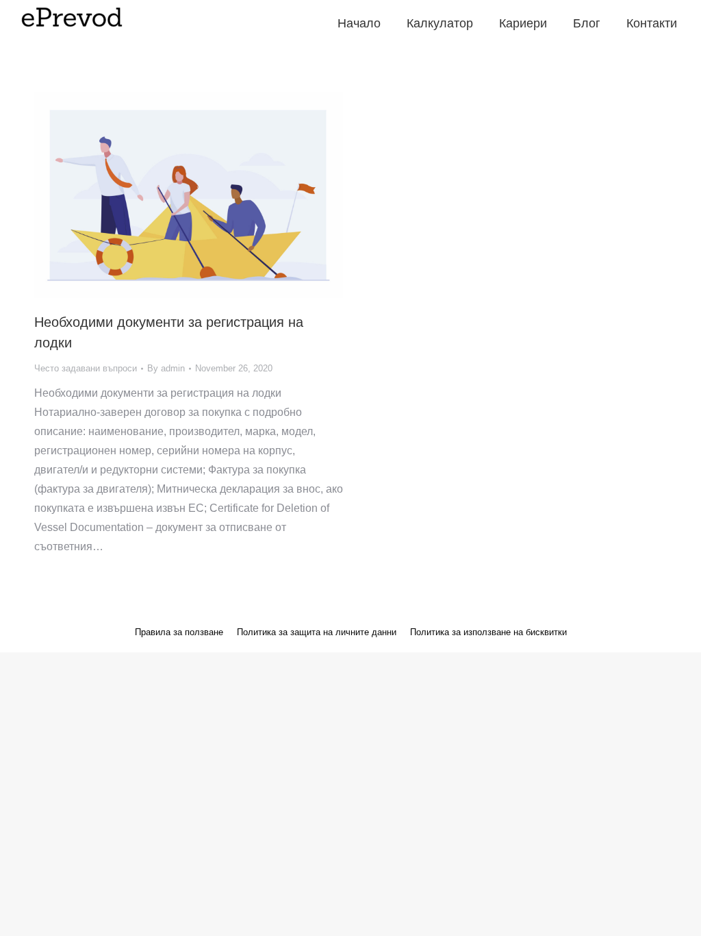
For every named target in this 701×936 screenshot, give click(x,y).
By (166, 368)
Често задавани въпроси (85, 368)
